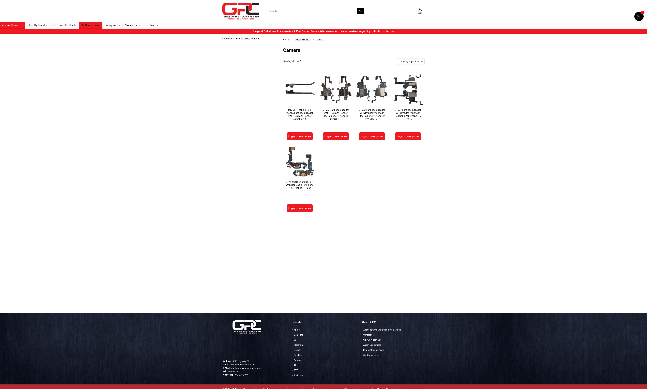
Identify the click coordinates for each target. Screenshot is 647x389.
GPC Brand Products (64, 25)
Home (286, 39)
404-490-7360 (233, 371)
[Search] (360, 11)
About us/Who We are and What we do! (382, 329)
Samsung (298, 335)
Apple (297, 329)
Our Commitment (371, 355)
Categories (111, 25)
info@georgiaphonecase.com (246, 368)
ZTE (296, 370)
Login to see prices (299, 136)
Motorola (298, 345)
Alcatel (297, 365)
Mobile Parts (132, 25)
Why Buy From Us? (372, 340)
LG (295, 340)
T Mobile (298, 375)
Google (297, 350)
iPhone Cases (10, 25)
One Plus (298, 355)
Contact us (368, 335)
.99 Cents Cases (90, 25)
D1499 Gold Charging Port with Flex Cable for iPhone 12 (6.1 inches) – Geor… (300, 185)
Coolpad (298, 360)
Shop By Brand (36, 25)
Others (151, 25)
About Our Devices (372, 345)
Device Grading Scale (373, 350)
